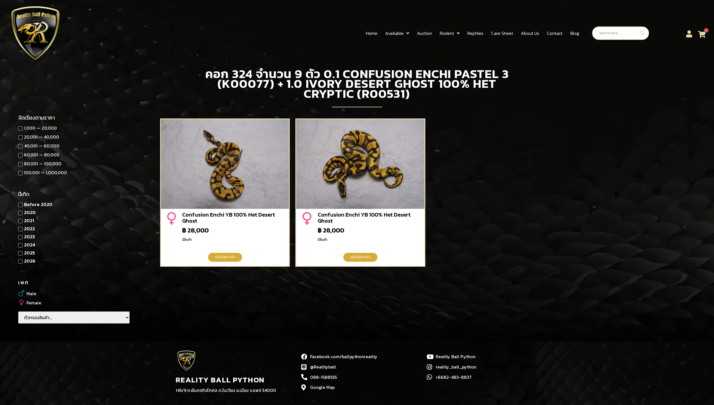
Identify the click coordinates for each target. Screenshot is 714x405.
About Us (530, 33)
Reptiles (475, 33)
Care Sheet (502, 33)
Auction (424, 33)
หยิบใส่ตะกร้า (225, 257)
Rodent (447, 33)
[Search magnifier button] (642, 33)
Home (371, 33)
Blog (574, 33)
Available (394, 33)
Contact (555, 33)
